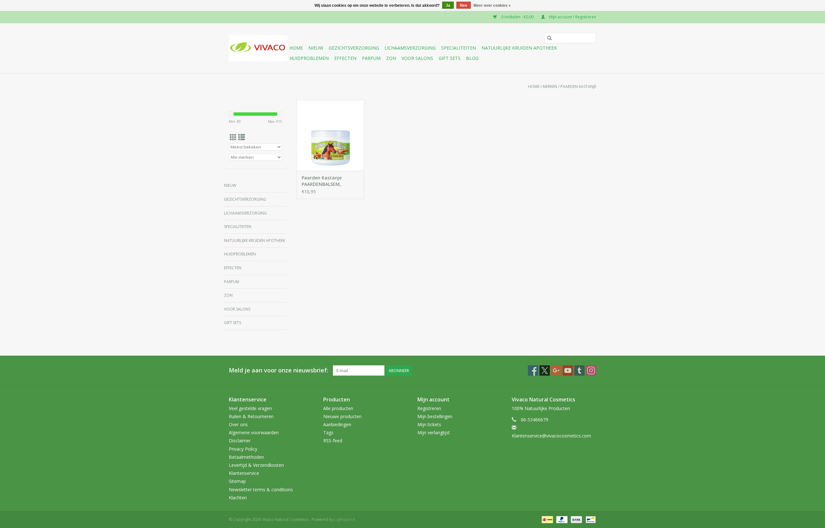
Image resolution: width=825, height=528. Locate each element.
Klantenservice (244, 473)
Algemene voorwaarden (254, 432)
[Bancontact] (589, 519)
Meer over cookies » (492, 5)
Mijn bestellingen (434, 416)
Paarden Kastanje (578, 86)
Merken (550, 86)
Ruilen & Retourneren (251, 416)
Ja (448, 5)
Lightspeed (345, 519)
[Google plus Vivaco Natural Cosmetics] (556, 370)
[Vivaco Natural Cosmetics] (258, 48)
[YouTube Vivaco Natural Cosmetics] (568, 370)
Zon (391, 58)
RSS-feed (332, 440)
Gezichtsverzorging (354, 48)
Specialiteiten (458, 48)
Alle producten (338, 408)
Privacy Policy (243, 449)
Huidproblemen (309, 58)
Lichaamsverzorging (410, 48)
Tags (328, 432)
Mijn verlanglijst (433, 432)
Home (296, 48)
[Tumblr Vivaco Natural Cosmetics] (579, 370)
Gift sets (450, 58)
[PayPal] (561, 519)
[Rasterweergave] (233, 137)
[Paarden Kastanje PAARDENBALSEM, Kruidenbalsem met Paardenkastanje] (330, 135)
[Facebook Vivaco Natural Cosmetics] (533, 370)
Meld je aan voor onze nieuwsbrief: (278, 370)
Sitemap (237, 481)
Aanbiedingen (337, 424)
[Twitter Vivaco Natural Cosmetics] (544, 370)
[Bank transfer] (575, 519)
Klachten (238, 497)
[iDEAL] (546, 519)
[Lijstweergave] (241, 137)
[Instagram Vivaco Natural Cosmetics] (591, 370)
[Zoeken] (549, 38)
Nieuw (315, 48)
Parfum (371, 58)
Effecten (345, 58)
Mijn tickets (429, 424)
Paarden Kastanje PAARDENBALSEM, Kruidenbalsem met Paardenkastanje (324, 181)
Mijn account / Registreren (572, 17)
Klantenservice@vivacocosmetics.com (551, 436)
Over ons (238, 424)
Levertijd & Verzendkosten (256, 465)
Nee (463, 5)
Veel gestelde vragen (250, 408)
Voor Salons (417, 58)
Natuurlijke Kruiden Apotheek (519, 48)
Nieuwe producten (342, 416)
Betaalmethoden (246, 457)
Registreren (429, 408)
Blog (472, 58)
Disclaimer (240, 440)
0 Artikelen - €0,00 (517, 17)
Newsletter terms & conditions (261, 489)
